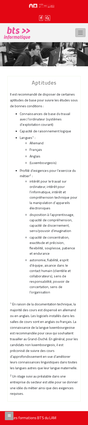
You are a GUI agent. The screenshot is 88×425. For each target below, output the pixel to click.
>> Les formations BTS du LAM (31, 418)
